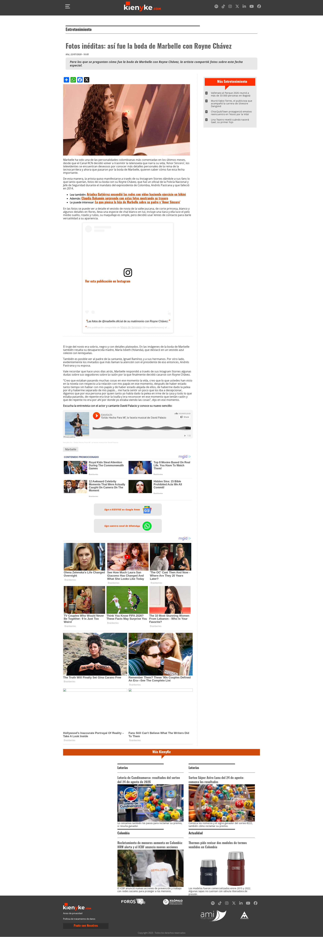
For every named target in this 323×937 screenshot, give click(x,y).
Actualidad (196, 833)
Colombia (123, 833)
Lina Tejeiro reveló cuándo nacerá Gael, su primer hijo (230, 121)
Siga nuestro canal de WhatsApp (122, 526)
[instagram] (230, 7)
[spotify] (216, 7)
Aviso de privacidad (72, 913)
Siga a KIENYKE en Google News (122, 509)
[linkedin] (244, 7)
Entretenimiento (79, 30)
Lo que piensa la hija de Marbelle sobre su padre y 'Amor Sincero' (137, 202)
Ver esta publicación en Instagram (107, 281)
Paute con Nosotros (86, 925)
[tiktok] (223, 7)
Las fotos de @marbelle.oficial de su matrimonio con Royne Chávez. (127, 321)
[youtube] (251, 7)
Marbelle (70, 449)
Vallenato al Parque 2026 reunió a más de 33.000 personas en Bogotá (230, 94)
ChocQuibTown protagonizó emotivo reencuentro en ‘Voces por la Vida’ (231, 113)
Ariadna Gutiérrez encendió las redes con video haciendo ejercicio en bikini (136, 194)
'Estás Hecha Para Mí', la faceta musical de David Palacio (96, 442)
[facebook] (259, 7)
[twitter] (237, 7)
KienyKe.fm (67, 442)
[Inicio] (142, 6)
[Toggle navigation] (67, 6)
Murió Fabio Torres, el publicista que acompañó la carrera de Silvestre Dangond (231, 103)
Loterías (122, 768)
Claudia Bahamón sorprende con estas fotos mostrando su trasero (124, 198)
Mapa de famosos (131, 327)
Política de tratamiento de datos (79, 918)
